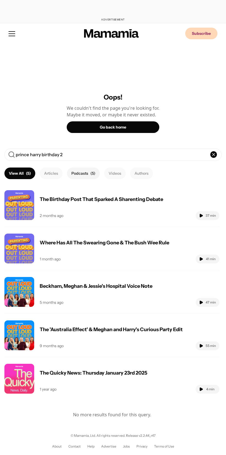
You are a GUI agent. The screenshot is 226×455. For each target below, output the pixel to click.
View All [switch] (20, 173)
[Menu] (11, 33)
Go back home (113, 127)
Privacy (141, 446)
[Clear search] (213, 154)
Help (91, 446)
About (57, 446)
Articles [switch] (51, 173)
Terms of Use (164, 446)
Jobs (126, 446)
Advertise (108, 446)
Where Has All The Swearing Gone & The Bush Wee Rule (104, 243)
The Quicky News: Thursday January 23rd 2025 (93, 373)
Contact (74, 446)
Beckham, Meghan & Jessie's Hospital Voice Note (96, 286)
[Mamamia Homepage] (111, 33)
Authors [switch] (141, 173)
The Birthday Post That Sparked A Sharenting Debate (101, 199)
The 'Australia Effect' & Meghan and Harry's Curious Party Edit (111, 329)
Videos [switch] (115, 173)
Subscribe (201, 33)
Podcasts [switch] (83, 173)
